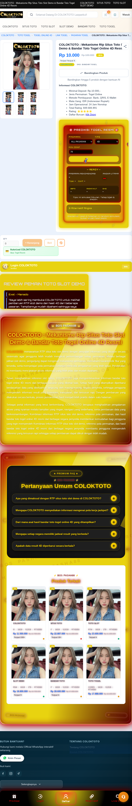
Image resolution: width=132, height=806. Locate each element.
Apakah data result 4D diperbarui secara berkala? (45, 545)
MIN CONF (74, 147)
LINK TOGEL (62, 35)
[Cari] (31, 14)
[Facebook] (3, 773)
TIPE (97, 137)
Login (40, 801)
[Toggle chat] (123, 797)
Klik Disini (91, 114)
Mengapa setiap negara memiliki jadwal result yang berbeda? (52, 533)
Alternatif (92, 801)
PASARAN (75, 137)
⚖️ (114, 14)
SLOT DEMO (86, 5)
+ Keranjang (32, 242)
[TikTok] (19, 773)
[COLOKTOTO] (11, 14)
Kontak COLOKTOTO (81, 752)
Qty (5, 239)
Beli (49, 242)
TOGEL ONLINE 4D (43, 35)
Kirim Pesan (14, 758)
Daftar (66, 801)
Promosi (14, 801)
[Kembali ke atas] (7, 700)
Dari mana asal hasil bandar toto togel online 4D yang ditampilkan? (56, 522)
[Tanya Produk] (61, 243)
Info (126, 266)
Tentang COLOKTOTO (82, 747)
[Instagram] (11, 773)
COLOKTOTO (87, 3)
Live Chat (118, 801)
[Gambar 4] (8, 109)
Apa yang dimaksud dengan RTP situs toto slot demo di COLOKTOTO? (58, 498)
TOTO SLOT (119, 3)
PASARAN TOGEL (79, 35)
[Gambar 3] (33, 97)
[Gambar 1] (8, 97)
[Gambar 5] (20, 109)
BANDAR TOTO (86, 26)
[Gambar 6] (33, 109)
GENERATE (93, 159)
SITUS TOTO (103, 3)
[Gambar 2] (20, 97)
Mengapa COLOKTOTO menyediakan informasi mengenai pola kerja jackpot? (62, 510)
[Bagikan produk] (125, 46)
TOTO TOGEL (107, 26)
